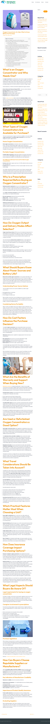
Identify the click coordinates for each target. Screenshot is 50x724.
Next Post (32, 714)
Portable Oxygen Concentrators (12, 43)
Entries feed (40, 183)
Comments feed (40, 185)
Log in (39, 181)
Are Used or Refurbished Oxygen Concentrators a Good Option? (16, 53)
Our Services (37, 2)
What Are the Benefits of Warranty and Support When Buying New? (17, 52)
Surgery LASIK (40, 86)
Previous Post (4, 714)
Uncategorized (40, 88)
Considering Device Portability (12, 50)
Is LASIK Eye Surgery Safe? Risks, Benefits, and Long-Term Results (42, 21)
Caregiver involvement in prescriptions (14, 60)
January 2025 (40, 66)
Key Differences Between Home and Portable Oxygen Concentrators (18, 44)
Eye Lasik (39, 79)
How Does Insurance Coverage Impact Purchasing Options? (16, 57)
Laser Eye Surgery (41, 82)
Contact (46, 2)
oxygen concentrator (10, 97)
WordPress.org (40, 187)
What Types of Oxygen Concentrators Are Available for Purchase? (17, 41)
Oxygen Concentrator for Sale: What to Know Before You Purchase (42, 31)
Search (39, 9)
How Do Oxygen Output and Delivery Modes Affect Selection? (16, 46)
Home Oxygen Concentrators (11, 42)
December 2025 (40, 57)
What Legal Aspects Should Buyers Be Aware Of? (14, 58)
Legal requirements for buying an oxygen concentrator (16, 59)
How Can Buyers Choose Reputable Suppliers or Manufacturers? (16, 62)
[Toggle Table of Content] (29, 39)
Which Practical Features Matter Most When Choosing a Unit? (16, 56)
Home (33, 2)
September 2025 (41, 61)
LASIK (39, 84)
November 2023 (40, 68)
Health (4, 35)
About (42, 2)
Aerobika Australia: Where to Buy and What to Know (15, 656)
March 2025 (40, 64)
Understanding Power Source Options (13, 49)
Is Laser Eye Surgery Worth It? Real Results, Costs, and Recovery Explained (42, 26)
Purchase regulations (11, 61)
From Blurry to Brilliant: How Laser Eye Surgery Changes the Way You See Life (42, 40)
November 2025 (40, 59)
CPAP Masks (40, 77)
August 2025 (40, 63)
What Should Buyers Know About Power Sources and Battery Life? (17, 48)
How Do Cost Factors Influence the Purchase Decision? (15, 51)
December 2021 (40, 70)
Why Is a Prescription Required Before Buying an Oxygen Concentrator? (18, 45)
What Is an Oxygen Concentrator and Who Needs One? (15, 40)
